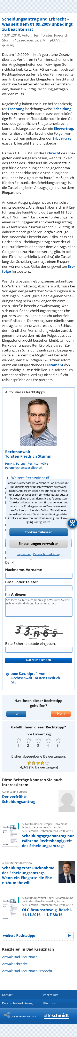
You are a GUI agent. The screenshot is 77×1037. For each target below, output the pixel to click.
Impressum (24, 554)
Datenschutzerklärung (46, 554)
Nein (61, 713)
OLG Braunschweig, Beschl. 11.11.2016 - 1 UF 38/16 (47, 912)
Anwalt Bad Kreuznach (20, 956)
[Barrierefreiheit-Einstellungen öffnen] (72, 523)
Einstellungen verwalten (38, 543)
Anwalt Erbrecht (15, 963)
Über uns (49, 1003)
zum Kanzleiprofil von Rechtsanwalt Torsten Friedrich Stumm (35, 678)
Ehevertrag (63, 128)
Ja (16, 713)
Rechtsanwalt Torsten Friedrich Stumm (28, 453)
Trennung (16, 108)
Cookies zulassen (39, 532)
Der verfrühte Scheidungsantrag (18, 799)
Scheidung (62, 108)
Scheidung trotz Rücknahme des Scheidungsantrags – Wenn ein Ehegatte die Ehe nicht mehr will (28, 875)
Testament (54, 365)
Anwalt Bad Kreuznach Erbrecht (27, 970)
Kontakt (7, 995)
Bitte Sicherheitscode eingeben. (30, 643)
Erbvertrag (62, 138)
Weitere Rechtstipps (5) (30, 477)
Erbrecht (52, 153)
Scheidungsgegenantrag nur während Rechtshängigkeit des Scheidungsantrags (48, 840)
